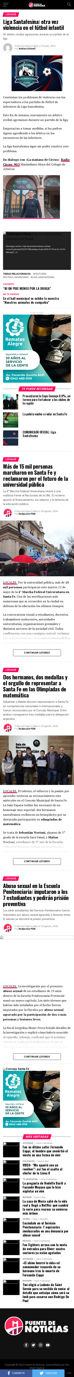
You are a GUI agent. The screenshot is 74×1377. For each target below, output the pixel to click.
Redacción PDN (27, 514)
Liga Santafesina (43, 277)
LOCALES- (10, 582)
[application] (37, 251)
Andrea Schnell (27, 48)
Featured (40, 274)
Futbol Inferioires (17, 277)
